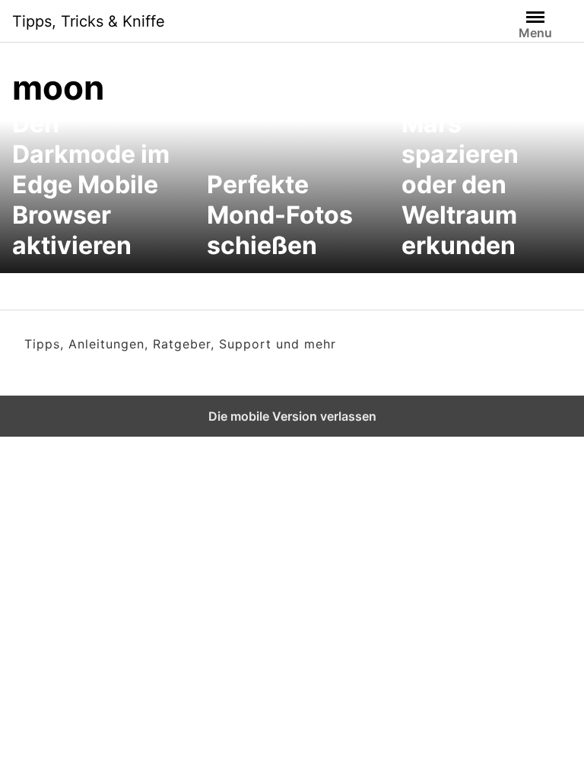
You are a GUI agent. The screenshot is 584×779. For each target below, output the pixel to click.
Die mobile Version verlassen (292, 416)
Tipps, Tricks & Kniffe (88, 21)
